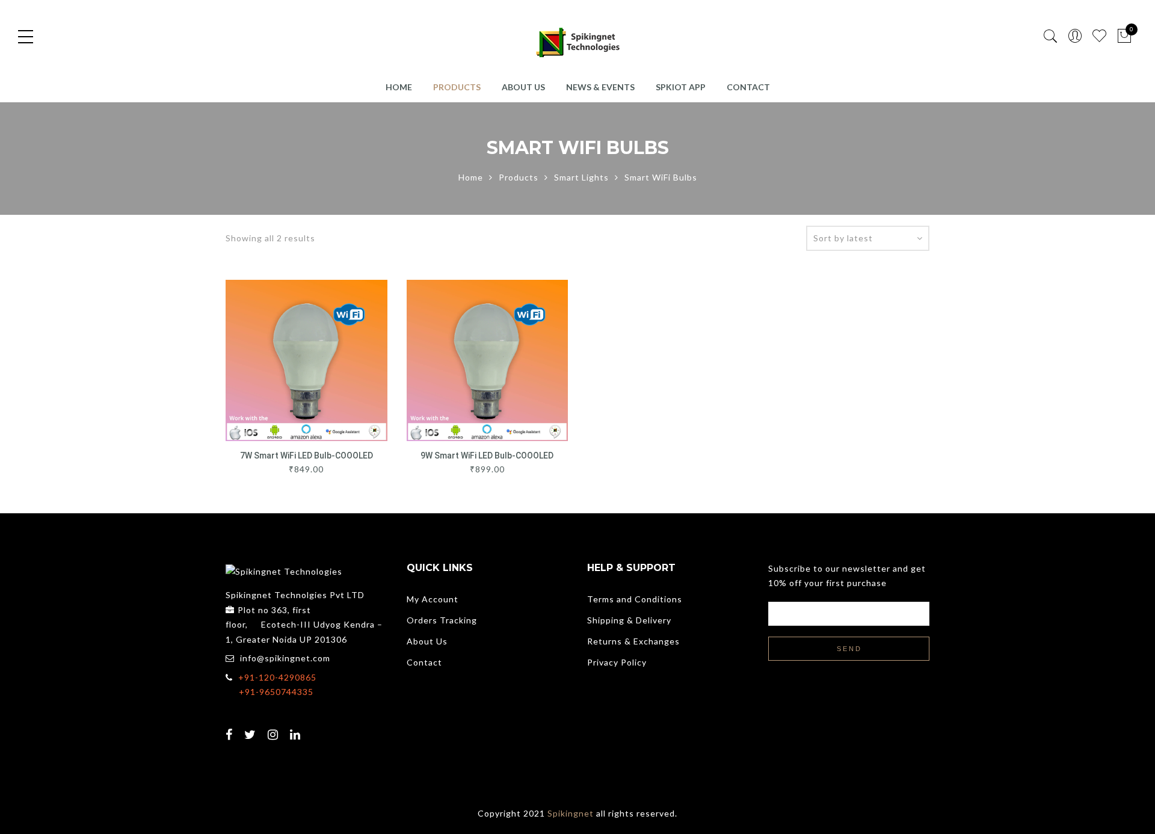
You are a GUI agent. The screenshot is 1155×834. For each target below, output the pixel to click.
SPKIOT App (681, 87)
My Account (432, 599)
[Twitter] (251, 727)
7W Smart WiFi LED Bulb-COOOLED (306, 455)
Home (399, 87)
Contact (748, 87)
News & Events (600, 87)
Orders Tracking (442, 620)
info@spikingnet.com (285, 658)
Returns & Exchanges (633, 641)
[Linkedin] (297, 727)
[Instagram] (275, 727)
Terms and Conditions (634, 599)
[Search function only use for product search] (1050, 36)
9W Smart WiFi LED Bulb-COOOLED (486, 455)
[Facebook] (231, 727)
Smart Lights (581, 177)
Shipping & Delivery (629, 620)
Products (457, 87)
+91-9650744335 (276, 692)
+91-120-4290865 (277, 677)
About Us (523, 87)
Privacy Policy (617, 662)
